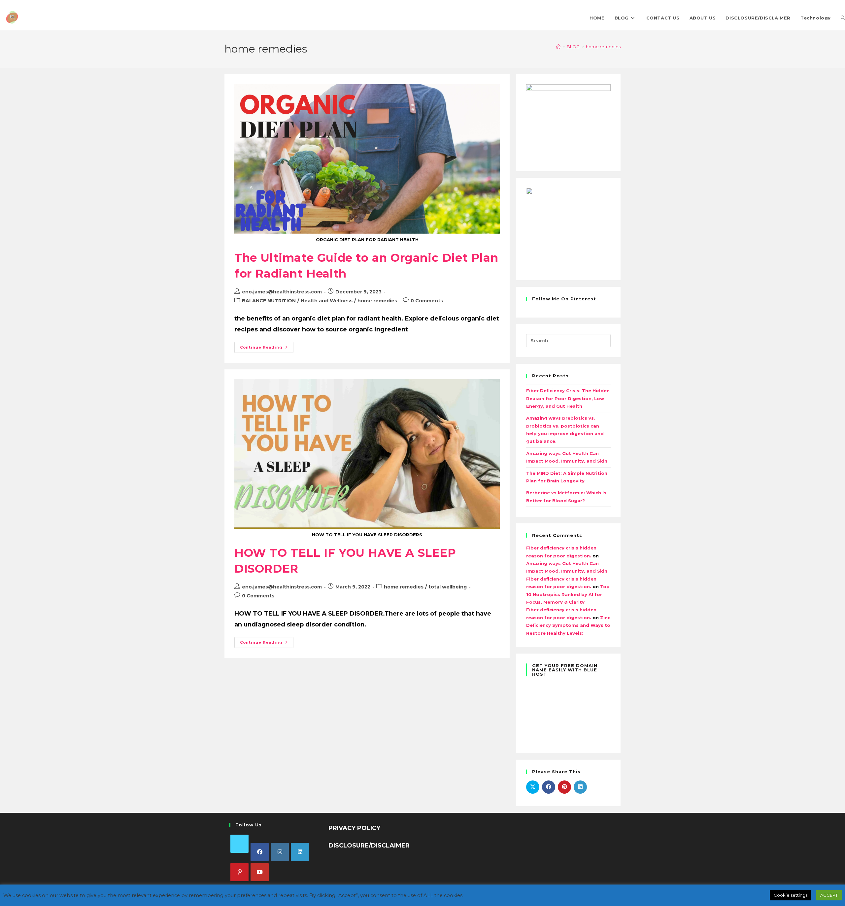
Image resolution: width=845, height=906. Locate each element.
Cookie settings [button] (790, 895)
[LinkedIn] (300, 852)
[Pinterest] (239, 872)
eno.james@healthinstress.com (282, 292)
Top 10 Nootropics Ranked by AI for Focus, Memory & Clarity (568, 594)
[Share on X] (532, 787)
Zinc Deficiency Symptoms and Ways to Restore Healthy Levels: (568, 625)
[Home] (558, 46)
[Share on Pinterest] (564, 787)
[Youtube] (260, 872)
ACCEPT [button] (829, 895)
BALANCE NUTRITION (269, 301)
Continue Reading (266, 346)
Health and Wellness (327, 301)
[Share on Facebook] (548, 787)
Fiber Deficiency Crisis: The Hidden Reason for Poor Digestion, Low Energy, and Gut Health (568, 398)
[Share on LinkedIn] (580, 787)
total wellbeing (447, 587)
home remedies (603, 46)
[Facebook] (260, 852)
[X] (239, 844)
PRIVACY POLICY (354, 828)
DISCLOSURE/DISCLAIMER (369, 845)
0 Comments (427, 301)
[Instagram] (280, 852)
